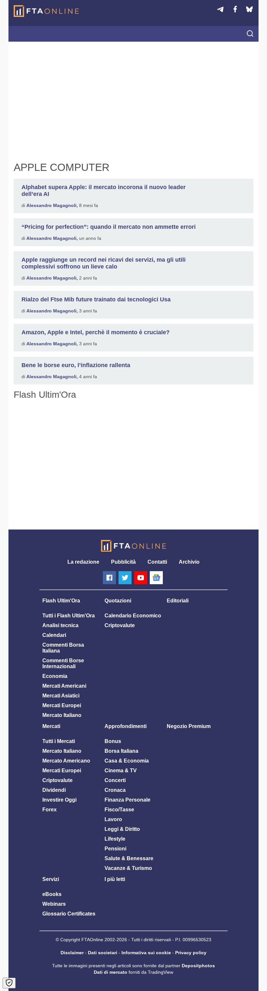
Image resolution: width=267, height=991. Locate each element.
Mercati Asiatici (60, 695)
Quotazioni (118, 600)
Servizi (50, 879)
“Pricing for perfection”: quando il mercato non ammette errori (108, 227)
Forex (49, 809)
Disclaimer (72, 952)
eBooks (52, 894)
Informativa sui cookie (146, 952)
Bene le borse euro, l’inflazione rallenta (75, 365)
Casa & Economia (127, 761)
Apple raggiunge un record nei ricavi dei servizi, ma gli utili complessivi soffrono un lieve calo (103, 263)
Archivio (189, 562)
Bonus (113, 741)
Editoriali (178, 600)
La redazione (83, 562)
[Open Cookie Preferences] (9, 983)
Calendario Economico (133, 615)
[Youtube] (140, 577)
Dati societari (102, 952)
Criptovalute (120, 625)
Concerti (115, 780)
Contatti (157, 562)
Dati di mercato (110, 972)
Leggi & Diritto (122, 829)
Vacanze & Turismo (128, 868)
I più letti (115, 879)
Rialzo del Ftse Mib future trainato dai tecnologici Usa (96, 299)
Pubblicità (123, 562)
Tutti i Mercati (58, 741)
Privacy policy (190, 952)
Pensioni (115, 848)
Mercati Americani (64, 686)
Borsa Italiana (121, 751)
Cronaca (115, 790)
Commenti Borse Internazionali (63, 663)
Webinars (54, 904)
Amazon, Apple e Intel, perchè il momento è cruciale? (95, 332)
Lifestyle (115, 839)
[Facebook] (109, 577)
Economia (54, 676)
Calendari (54, 635)
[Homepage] (46, 11)
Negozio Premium (189, 726)
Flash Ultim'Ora (61, 600)
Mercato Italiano (61, 715)
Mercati (51, 726)
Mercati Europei (61, 705)
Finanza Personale (127, 800)
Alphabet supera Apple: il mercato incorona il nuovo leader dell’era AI (103, 190)
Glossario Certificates (68, 913)
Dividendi (54, 790)
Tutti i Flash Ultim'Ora (68, 615)
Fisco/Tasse (119, 809)
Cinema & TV (121, 770)
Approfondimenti (126, 726)
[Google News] (156, 577)
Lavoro (113, 819)
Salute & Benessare (129, 858)
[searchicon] (250, 34)
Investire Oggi (59, 800)
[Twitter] (125, 577)
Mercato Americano (66, 761)
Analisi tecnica (60, 625)
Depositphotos (198, 965)
